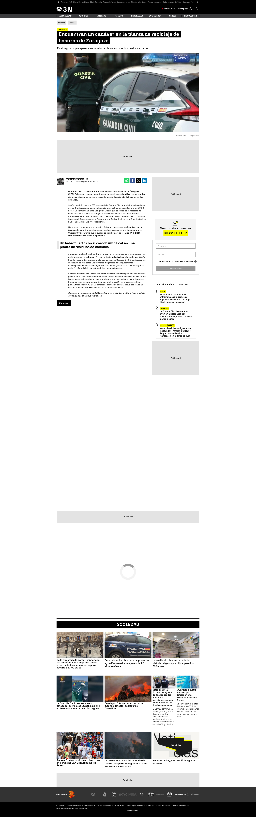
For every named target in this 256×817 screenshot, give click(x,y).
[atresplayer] (185, 8)
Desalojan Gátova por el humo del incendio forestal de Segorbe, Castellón (124, 706)
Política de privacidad (145, 805)
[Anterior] (58, 2)
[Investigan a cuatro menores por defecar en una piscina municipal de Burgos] (188, 682)
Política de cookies (162, 805)
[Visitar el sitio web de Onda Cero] (151, 794)
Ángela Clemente (75, 179)
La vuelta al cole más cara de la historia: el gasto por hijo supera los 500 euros (173, 663)
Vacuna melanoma (154, 2)
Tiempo (119, 16)
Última (169, 9)
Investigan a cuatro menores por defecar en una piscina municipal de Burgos (187, 695)
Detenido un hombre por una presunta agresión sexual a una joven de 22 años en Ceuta (127, 663)
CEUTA (162, 291)
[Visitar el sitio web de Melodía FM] (170, 794)
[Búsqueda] (196, 8)
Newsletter (190, 16)
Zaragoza (64, 303)
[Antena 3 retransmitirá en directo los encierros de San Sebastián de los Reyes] (80, 745)
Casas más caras (123, 2)
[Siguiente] (198, 2)
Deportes (83, 16)
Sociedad (128, 624)
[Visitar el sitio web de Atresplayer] (182, 794)
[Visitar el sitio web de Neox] (114, 794)
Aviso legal (131, 805)
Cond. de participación (180, 805)
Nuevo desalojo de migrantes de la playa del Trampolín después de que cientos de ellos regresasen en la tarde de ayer (175, 332)
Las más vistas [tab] (165, 284)
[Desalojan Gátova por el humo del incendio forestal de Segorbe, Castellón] (128, 689)
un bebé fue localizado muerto (94, 254)
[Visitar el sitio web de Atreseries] (142, 794)
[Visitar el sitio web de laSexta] (105, 794)
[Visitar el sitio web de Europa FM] (160, 794)
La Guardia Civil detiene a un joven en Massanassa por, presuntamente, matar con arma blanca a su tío (176, 315)
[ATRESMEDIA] (65, 794)
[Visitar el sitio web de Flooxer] (195, 794)
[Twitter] (87, 179)
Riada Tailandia (96, 2)
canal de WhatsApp (97, 293)
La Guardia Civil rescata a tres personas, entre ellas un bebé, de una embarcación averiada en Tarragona (78, 706)
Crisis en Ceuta (167, 325)
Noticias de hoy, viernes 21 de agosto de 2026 (174, 762)
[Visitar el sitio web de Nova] (123, 794)
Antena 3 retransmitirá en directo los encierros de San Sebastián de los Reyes (78, 763)
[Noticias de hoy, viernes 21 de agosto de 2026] (176, 745)
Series (172, 16)
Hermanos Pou (188, 2)
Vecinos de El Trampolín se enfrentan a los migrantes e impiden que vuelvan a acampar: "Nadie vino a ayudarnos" (176, 298)
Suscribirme (175, 268)
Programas (137, 16)
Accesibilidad (132, 810)
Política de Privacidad (184, 261)
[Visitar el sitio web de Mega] (133, 794)
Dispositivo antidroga (81, 2)
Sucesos (72, 23)
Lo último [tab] (183, 284)
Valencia (164, 308)
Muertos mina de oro (138, 2)
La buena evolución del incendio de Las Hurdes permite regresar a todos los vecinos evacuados (126, 763)
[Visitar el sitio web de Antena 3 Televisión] (95, 794)
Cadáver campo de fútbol (172, 2)
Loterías (101, 16)
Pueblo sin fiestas (109, 2)
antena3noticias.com (92, 296)
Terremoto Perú (66, 2)
